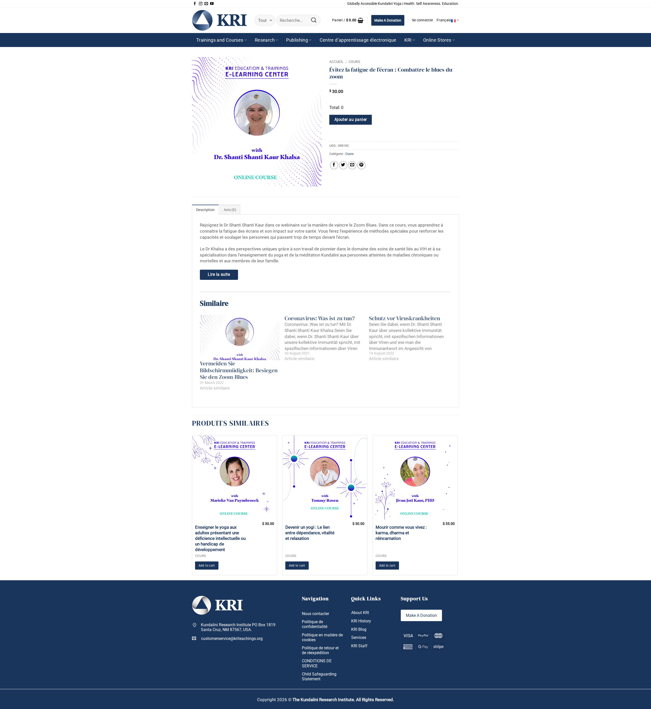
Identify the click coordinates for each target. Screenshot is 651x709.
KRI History (361, 621)
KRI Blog (358, 629)
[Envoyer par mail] (352, 165)
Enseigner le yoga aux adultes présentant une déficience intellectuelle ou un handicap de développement (220, 538)
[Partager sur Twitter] (343, 165)
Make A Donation (387, 20)
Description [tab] (205, 210)
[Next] (459, 507)
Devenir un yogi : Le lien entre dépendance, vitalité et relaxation (309, 533)
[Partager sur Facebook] (334, 165)
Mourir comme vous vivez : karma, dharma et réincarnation (401, 533)
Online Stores (437, 40)
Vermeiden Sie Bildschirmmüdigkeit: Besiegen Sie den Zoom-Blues (239, 370)
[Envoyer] (313, 20)
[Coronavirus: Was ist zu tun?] (327, 338)
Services (358, 637)
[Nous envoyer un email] (206, 4)
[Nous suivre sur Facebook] (195, 4)
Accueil (336, 62)
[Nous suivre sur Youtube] (212, 4)
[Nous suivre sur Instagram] (200, 4)
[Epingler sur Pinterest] (361, 165)
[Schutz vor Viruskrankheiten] (411, 338)
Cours (354, 62)
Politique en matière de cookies (322, 637)
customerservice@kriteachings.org (232, 638)
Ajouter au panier (350, 119)
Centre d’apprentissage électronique (358, 40)
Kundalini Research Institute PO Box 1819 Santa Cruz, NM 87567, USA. (238, 627)
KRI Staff (359, 645)
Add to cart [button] (207, 565)
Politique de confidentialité (314, 624)
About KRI (360, 612)
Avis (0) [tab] (230, 210)
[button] (348, 20)
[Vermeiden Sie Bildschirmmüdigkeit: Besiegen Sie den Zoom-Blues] (239, 337)
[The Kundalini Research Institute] (219, 20)
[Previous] (191, 507)
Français (444, 20)
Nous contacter (315, 613)
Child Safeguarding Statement (319, 676)
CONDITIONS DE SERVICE (317, 663)
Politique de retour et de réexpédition (320, 650)
